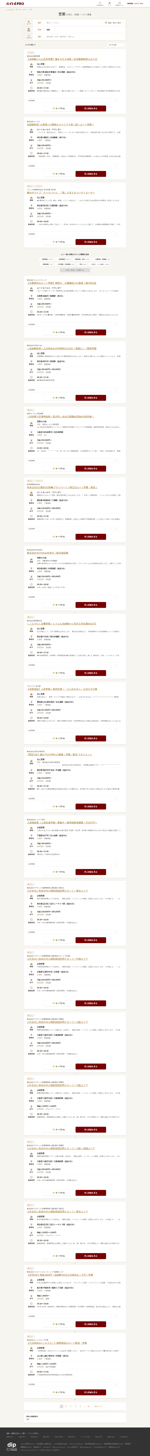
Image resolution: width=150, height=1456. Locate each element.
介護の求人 (22, 1437)
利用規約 (128, 1443)
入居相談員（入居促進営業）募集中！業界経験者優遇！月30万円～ (62, 822)
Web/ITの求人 (59, 1437)
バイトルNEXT (71, 1447)
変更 (39, 30)
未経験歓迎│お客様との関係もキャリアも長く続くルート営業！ (60, 124)
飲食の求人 (71, 1437)
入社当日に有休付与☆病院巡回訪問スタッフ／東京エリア (57, 891)
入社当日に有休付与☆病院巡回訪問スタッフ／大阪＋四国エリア (61, 1148)
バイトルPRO (10, 9)
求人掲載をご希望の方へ (44, 1443)
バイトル (45, 1447)
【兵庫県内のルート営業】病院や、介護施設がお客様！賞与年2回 (61, 283)
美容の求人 (46, 1437)
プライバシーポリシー (76, 1443)
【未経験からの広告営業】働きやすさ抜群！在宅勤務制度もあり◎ (62, 59)
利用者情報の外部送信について (113, 1443)
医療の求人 (9, 1437)
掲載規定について (26, 1447)
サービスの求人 (85, 1437)
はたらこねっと (85, 1447)
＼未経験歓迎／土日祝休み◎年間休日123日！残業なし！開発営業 (61, 348)
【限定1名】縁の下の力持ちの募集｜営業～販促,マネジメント (59, 754)
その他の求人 (124, 1437)
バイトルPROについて (28, 1443)
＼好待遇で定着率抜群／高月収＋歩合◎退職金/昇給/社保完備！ (60, 416)
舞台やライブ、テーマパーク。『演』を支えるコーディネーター (61, 192)
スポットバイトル (57, 1447)
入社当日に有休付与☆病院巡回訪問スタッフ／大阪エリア (57, 1022)
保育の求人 (34, 1437)
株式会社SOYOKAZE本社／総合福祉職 (47, 553)
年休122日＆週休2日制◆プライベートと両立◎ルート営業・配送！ (62, 487)
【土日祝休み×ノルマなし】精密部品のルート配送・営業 (57, 1343)
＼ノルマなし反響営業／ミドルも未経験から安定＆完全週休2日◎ (61, 623)
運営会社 (36, 1447)
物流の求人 (110, 1437)
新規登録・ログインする (135, 3)
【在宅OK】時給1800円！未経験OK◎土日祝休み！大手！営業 (60, 1275)
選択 (39, 23)
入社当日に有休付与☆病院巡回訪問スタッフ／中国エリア (57, 959)
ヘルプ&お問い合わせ (60, 1443)
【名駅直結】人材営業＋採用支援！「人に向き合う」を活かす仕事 (62, 689)
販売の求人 (98, 1437)
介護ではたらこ (113, 1447)
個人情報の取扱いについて (93, 1443)
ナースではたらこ (99, 1447)
